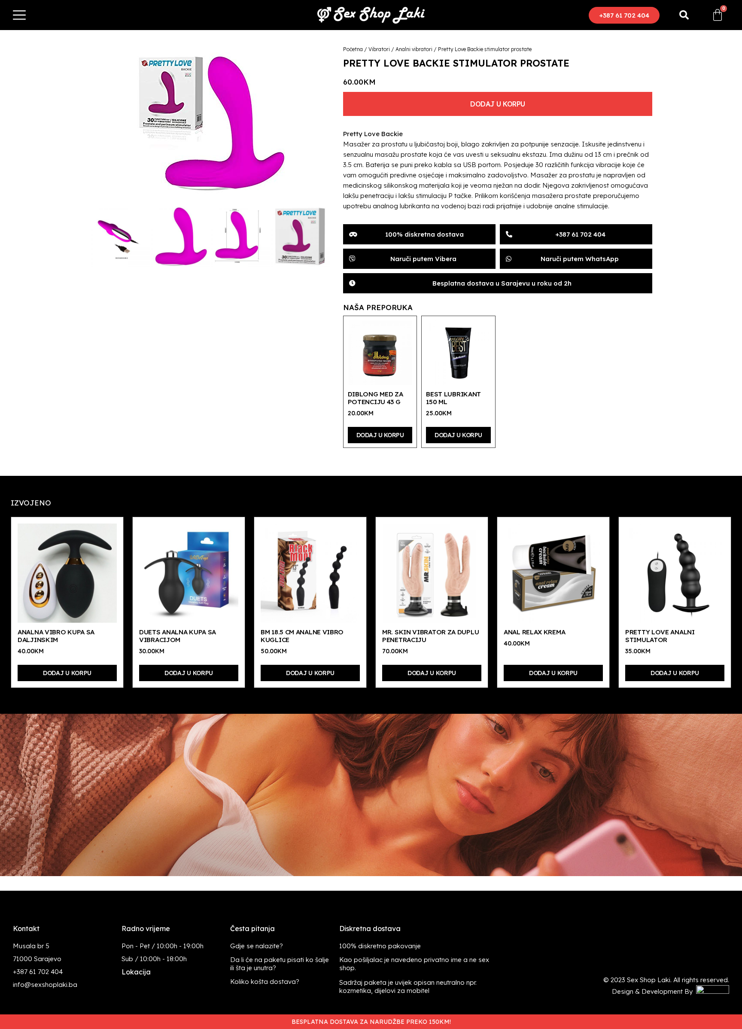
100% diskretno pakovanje (380, 946)
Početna (353, 49)
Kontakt (26, 928)
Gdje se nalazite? (256, 946)
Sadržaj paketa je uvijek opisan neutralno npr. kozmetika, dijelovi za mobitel (408, 986)
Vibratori (379, 49)
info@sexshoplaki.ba (45, 984)
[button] (624, 15)
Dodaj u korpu (497, 104)
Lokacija (136, 972)
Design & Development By (654, 991)
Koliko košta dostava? (264, 981)
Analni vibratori (413, 49)
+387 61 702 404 (38, 972)
